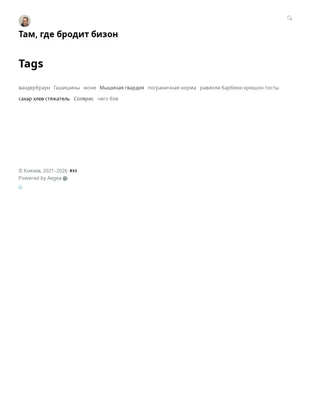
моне (89, 87)
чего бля (108, 98)
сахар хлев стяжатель (44, 98)
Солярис (84, 98)
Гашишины (67, 87)
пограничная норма (172, 87)
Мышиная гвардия (122, 87)
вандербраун (34, 87)
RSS (73, 170)
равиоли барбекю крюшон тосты (239, 87)
